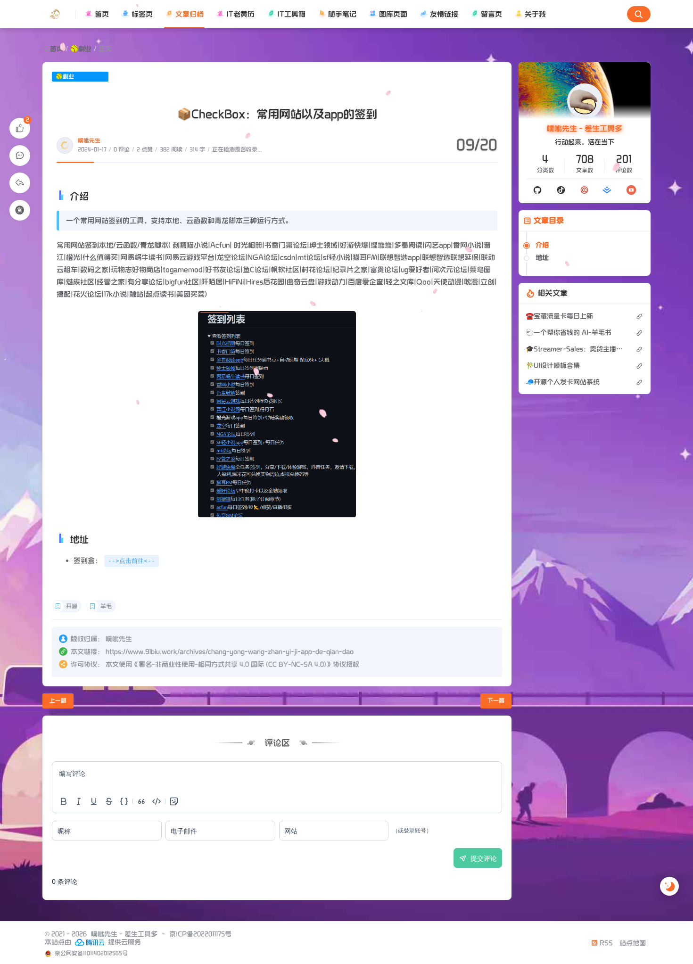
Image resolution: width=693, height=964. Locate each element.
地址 (542, 258)
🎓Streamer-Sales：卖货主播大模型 (576, 349)
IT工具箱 (291, 14)
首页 (102, 14)
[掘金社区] (607, 190)
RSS (605, 943)
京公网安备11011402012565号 (90, 953)
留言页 (491, 14)
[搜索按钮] (639, 14)
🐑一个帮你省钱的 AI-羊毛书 (568, 333)
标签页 (142, 14)
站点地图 (632, 943)
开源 (71, 606)
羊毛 (106, 606)
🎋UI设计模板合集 (553, 366)
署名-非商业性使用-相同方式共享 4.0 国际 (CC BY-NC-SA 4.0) (232, 664)
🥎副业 (80, 49)
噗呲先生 (89, 140)
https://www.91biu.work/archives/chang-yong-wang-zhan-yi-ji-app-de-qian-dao (230, 652)
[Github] (537, 190)
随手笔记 (342, 14)
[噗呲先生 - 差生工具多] (59, 14)
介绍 (542, 245)
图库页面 (393, 14)
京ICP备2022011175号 (200, 934)
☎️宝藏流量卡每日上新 (559, 316)
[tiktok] (561, 190)
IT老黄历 (240, 14)
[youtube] (631, 189)
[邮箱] (584, 190)
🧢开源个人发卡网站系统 (563, 382)
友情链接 (444, 14)
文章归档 (189, 14)
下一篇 (495, 700)
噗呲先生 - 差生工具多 (584, 128)
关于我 (535, 14)
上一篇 (58, 700)
